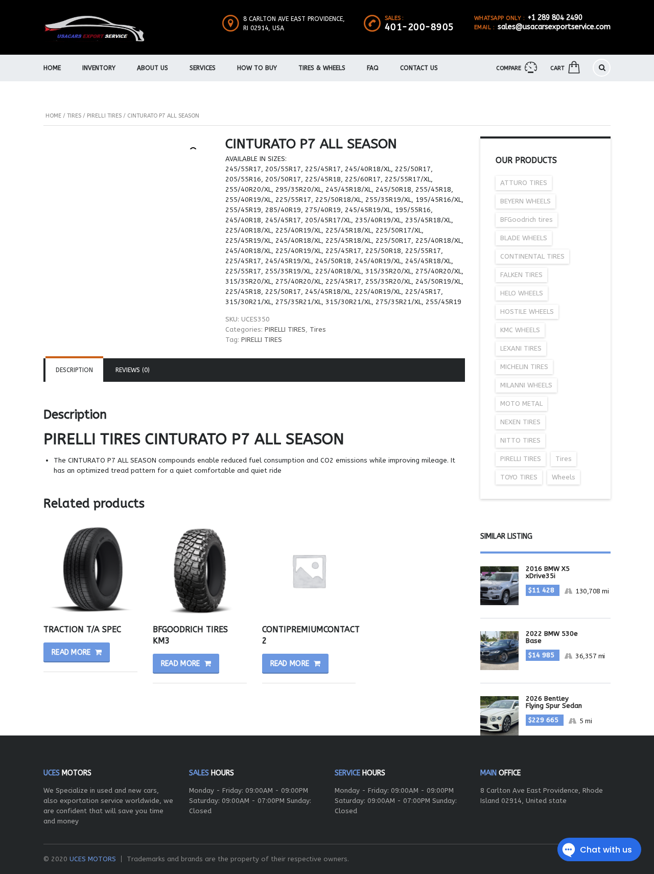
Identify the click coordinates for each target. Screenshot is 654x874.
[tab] (74, 370)
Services (203, 68)
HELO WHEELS (521, 293)
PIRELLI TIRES (104, 115)
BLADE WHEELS (523, 238)
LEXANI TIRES (521, 348)
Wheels (563, 477)
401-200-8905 (419, 27)
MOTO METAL (521, 403)
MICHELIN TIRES (524, 367)
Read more (71, 652)
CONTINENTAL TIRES (532, 256)
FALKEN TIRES (521, 275)
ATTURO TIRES (523, 183)
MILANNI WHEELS (526, 385)
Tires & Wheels (321, 68)
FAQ (373, 68)
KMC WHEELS (520, 330)
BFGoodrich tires (526, 219)
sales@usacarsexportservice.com (554, 26)
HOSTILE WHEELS (527, 311)
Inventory (98, 68)
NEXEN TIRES (520, 422)
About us (152, 68)
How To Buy (257, 68)
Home (52, 68)
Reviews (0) (132, 370)
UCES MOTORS (92, 859)
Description (74, 370)
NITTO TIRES (520, 440)
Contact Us (419, 68)
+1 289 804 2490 (555, 17)
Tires (74, 115)
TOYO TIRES (519, 477)
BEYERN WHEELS (525, 201)
